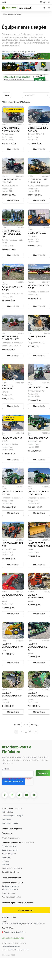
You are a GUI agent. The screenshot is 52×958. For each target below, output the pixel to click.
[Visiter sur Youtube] (27, 795)
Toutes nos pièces (9, 853)
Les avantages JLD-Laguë (12, 816)
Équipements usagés (10, 850)
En (49, 2)
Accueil (4, 14)
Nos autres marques (10, 823)
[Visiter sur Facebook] (5, 795)
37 (30, 732)
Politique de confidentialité (11, 947)
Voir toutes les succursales (13, 938)
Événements (7, 833)
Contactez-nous (26, 910)
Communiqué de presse (12, 829)
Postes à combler (9, 893)
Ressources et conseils (11, 878)
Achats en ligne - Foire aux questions (17, 903)
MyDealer (6, 861)
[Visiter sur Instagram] (12, 795)
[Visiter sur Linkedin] (34, 795)
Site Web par (6, 955)
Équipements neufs (9, 846)
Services (5, 865)
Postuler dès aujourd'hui (11, 897)
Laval (4, 921)
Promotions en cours (11, 838)
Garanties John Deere (10, 872)
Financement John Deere (12, 868)
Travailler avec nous (10, 890)
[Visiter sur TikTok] (19, 795)
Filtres (6, 95)
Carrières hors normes (10, 886)
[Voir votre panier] (41, 2)
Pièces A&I (6, 857)
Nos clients (6, 819)
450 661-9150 (7, 928)
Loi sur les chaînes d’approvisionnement (15, 950)
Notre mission (7, 812)
